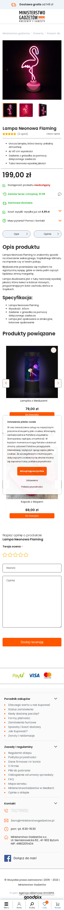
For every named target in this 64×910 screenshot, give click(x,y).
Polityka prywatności (32, 486)
